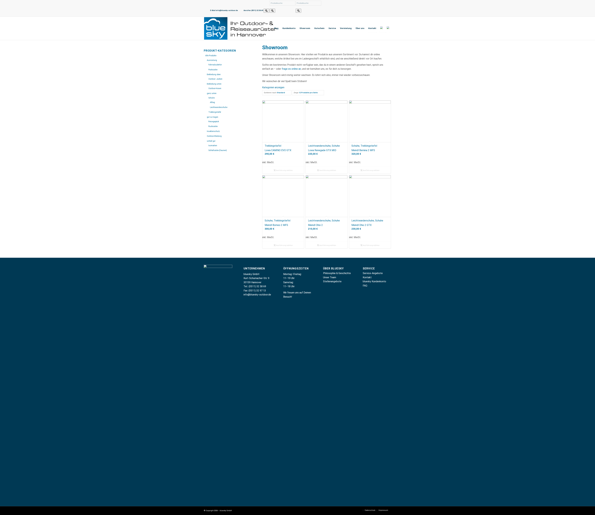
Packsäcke (212, 70)
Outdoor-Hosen (214, 88)
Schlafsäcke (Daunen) (217, 150)
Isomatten (212, 145)
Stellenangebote (332, 281)
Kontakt (367, 277)
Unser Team (329, 277)
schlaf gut (211, 141)
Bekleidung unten (214, 84)
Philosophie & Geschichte (337, 273)
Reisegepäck (213, 121)
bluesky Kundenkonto (374, 281)
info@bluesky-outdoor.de (257, 294)
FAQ (365, 285)
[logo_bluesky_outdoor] (241, 28)
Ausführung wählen (284, 170)
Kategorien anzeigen (273, 87)
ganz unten (211, 93)
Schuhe (211, 98)
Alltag (212, 102)
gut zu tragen (212, 117)
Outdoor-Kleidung (214, 136)
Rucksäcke (213, 126)
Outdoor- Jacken (215, 79)
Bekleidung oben (214, 74)
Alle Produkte (210, 56)
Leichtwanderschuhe (218, 107)
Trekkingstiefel (214, 112)
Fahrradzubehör (215, 65)
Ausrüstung (212, 60)
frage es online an (291, 68)
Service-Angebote (373, 273)
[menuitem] (276, 28)
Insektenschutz (213, 131)
